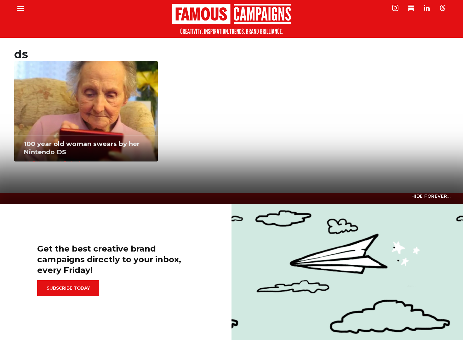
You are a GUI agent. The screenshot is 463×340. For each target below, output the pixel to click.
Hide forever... (431, 196)
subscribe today (68, 288)
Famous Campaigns (231, 19)
